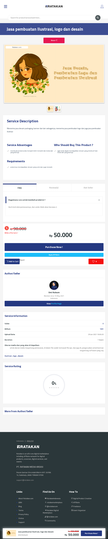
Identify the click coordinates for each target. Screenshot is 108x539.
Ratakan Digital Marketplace (51, 511)
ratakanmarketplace (54, 502)
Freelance (77, 506)
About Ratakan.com (25, 498)
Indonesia (20, 441)
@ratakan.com (52, 516)
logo (15, 356)
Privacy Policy (23, 514)
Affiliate (76, 502)
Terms (20, 510)
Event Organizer (79, 510)
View (54, 303)
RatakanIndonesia (53, 498)
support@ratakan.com (25, 480)
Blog (20, 506)
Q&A (20, 502)
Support (21, 522)
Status (21, 518)
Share (53, 40)
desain (20, 356)
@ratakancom (52, 506)
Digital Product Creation (82, 498)
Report (22, 260)
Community (50, 520)
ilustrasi (8, 356)
